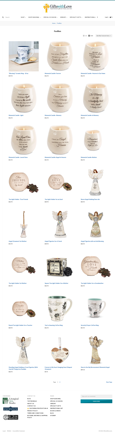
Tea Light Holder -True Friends (18, 199)
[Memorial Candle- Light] (24, 98)
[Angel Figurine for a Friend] (60, 224)
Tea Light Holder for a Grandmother (92, 283)
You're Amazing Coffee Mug (54, 325)
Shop (23, 17)
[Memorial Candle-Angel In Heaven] (60, 140)
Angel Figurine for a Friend (53, 241)
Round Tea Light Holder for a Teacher (20, 325)
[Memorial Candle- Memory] (60, 98)
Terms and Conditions (35, 413)
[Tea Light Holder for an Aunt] (60, 182)
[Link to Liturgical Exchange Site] (11, 412)
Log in (106, 17)
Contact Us (31, 406)
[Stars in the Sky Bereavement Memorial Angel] (96, 350)
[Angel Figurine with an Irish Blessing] (96, 224)
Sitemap (53, 415)
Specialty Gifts (75, 17)
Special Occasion (50, 17)
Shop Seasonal (34, 17)
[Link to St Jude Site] (11, 420)
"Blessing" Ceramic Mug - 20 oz (18, 73)
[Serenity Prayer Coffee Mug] (96, 308)
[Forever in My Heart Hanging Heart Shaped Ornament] (60, 350)
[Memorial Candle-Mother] (96, 140)
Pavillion (59, 23)
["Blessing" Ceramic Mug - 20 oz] (24, 56)
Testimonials (32, 401)
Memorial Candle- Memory (53, 115)
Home (53, 23)
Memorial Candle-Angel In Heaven (55, 157)
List (86, 35)
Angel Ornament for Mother (18, 241)
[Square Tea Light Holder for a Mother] (60, 266)
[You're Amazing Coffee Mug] (60, 308)
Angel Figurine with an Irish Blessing (92, 241)
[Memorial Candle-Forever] (60, 56)
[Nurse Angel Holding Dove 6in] (96, 182)
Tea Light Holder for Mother (18, 283)
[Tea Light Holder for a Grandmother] (96, 266)
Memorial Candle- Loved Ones (18, 157)
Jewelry (63, 17)
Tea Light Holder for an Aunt (54, 199)
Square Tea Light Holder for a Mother (56, 283)
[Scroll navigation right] (97, 17)
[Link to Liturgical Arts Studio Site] (11, 403)
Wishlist (9, 431)
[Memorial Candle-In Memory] (96, 98)
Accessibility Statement (19, 431)
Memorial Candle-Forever (53, 73)
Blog (29, 398)
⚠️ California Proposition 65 (37, 408)
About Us (30, 403)
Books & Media (55, 410)
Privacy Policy (32, 410)
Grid (92, 35)
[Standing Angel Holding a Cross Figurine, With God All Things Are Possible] (24, 350)
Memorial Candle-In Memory (90, 115)
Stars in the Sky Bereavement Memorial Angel (95, 367)
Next (109, 382)
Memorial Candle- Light (16, 115)
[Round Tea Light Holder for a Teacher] (24, 308)
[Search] (3, 17)
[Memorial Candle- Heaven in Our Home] (96, 56)
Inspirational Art (91, 17)
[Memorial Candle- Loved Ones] (24, 140)
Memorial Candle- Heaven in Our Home (93, 73)
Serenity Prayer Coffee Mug (90, 325)
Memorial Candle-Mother (89, 157)
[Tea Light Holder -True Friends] (24, 182)
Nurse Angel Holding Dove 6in (90, 199)
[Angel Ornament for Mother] (24, 224)
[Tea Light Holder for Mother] (24, 266)
